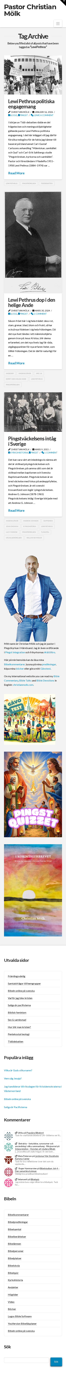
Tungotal (45, 532)
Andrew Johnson (30, 521)
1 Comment (40, 313)
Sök (56, 1361)
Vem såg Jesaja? (13, 1078)
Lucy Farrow (11, 532)
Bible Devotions (45, 680)
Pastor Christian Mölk (30, 10)
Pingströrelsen (29, 183)
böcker (20, 668)
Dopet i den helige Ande (16, 379)
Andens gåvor (25, 373)
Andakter (13, 1287)
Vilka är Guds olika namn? (18, 1070)
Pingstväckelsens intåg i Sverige (32, 441)
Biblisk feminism (17, 1012)
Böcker (12, 1308)
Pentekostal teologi (18, 1034)
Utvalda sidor (16, 960)
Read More (16, 173)
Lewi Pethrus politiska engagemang (31, 104)
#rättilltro (49, 652)
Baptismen (48, 521)
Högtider (13, 1294)
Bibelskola (14, 1265)
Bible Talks (25, 680)
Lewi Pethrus (11, 183)
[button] (58, 23)
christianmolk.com (23, 684)
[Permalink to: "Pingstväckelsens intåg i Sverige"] (33, 412)
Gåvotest (45, 668)
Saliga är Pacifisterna (15, 1107)
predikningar (49, 664)
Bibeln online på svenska (21, 990)
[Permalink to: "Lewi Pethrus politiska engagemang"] (33, 74)
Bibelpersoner (16, 1250)
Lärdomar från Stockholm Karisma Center (37, 1157)
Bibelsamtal (14, 1229)
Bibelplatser (14, 1258)
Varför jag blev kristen (20, 998)
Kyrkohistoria (19, 452)
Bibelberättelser (17, 1236)
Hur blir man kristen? (19, 1027)
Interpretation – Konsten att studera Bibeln (35, 1149)
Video (11, 1301)
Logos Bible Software (20, 1316)
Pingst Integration (15, 652)
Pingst (24, 115)
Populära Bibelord (35, 1133)
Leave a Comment (43, 115)
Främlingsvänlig (16, 976)
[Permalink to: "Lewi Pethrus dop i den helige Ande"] (33, 242)
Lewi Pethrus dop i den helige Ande (31, 302)
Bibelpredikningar (18, 1221)
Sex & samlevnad (17, 1019)
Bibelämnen (14, 1243)
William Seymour (34, 538)
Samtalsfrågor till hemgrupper (24, 983)
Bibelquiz (35, 1179)
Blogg (13, 115)
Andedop (10, 373)
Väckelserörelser (14, 538)
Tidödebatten (47, 183)
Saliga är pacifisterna (19, 1005)
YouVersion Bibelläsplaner (22, 1323)
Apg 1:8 (39, 373)
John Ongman (12, 526)
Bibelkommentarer (14, 664)
